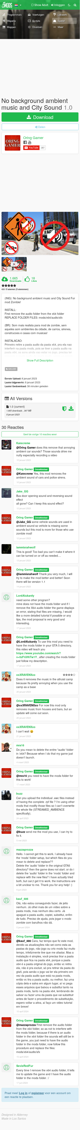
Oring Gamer (33, 137)
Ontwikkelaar (41, 469)
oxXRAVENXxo (25, 675)
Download (42, 117)
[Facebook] (25, 142)
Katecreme (23, 443)
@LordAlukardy (26, 641)
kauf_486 (22, 899)
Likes (34, 281)
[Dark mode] (69, 5)
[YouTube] (29, 142)
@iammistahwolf (27, 574)
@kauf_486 (23, 941)
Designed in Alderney (15, 1114)
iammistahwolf (25, 547)
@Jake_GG (23, 522)
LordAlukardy (25, 595)
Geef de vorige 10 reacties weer (40, 434)
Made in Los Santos (14, 1118)
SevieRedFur (24, 1066)
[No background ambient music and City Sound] (40, 233)
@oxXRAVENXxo (27, 705)
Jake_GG (22, 491)
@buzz (20, 832)
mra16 (20, 745)
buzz (19, 793)
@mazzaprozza (26, 1025)
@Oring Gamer (26, 447)
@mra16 (21, 776)
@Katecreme (24, 473)
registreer (37, 1093)
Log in (23, 1093)
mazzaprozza (24, 849)
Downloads (15, 281)
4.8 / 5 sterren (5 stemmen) (15, 289)
